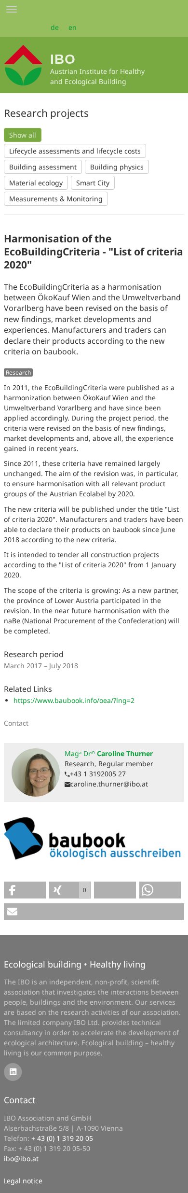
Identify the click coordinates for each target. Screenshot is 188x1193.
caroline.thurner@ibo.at (109, 783)
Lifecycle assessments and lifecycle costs (75, 150)
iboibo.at (21, 1158)
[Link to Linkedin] (13, 1071)
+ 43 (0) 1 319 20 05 (62, 1138)
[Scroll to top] (174, 1179)
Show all (22, 135)
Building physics (117, 166)
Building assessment (43, 166)
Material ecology (36, 182)
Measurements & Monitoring (56, 198)
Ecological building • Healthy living (75, 964)
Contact (20, 1100)
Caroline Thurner (109, 753)
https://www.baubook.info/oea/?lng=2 (73, 700)
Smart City (92, 182)
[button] (25, 890)
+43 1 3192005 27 (98, 773)
